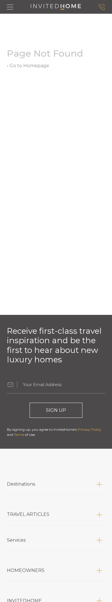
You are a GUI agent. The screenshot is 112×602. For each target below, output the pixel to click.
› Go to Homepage (28, 65)
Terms (19, 434)
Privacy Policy (89, 429)
